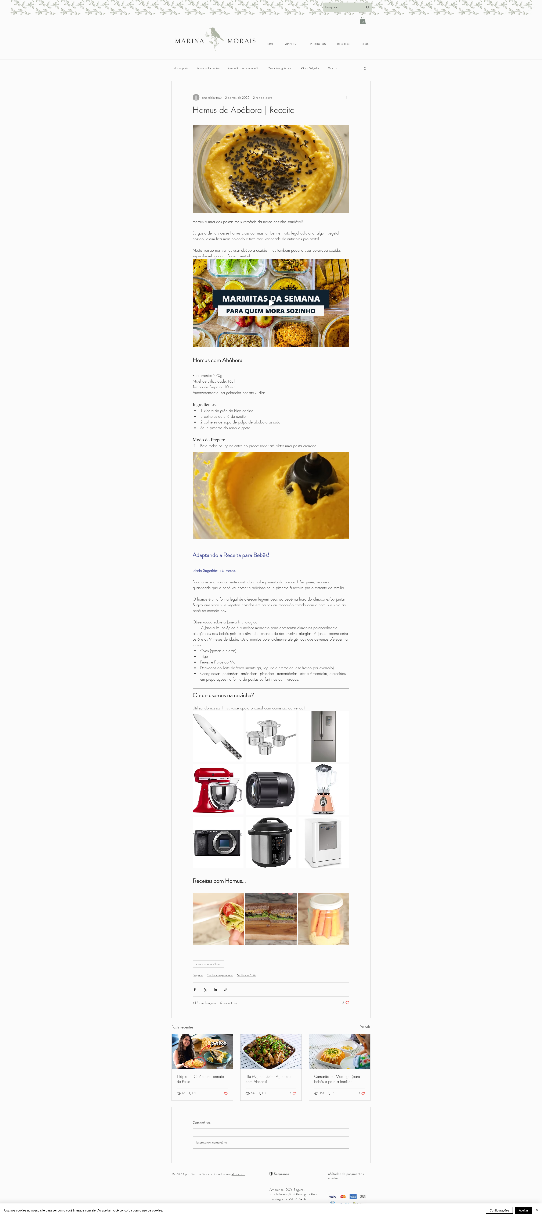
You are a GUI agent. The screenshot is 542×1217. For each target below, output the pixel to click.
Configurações (499, 1210)
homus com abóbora (208, 964)
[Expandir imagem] (238, 716)
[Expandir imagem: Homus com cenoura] (344, 899)
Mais (330, 68)
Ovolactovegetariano (280, 68)
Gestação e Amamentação (243, 68)
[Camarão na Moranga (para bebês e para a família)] (339, 1051)
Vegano (198, 975)
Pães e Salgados (310, 68)
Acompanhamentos (208, 68)
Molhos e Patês (246, 975)
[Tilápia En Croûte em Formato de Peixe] (202, 1051)
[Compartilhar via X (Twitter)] (205, 990)
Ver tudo (365, 1026)
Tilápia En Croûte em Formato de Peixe (200, 1079)
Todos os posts (179, 68)
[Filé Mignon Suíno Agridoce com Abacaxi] (271, 1051)
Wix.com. (238, 1173)
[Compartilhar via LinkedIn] (215, 990)
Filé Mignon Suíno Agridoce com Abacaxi (268, 1079)
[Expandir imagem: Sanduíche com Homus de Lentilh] (291, 899)
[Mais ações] (346, 97)
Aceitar (523, 1210)
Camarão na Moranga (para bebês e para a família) (337, 1079)
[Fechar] (536, 1210)
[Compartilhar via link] (226, 990)
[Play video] (271, 303)
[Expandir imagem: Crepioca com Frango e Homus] (239, 899)
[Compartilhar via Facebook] (195, 990)
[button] (362, 20)
